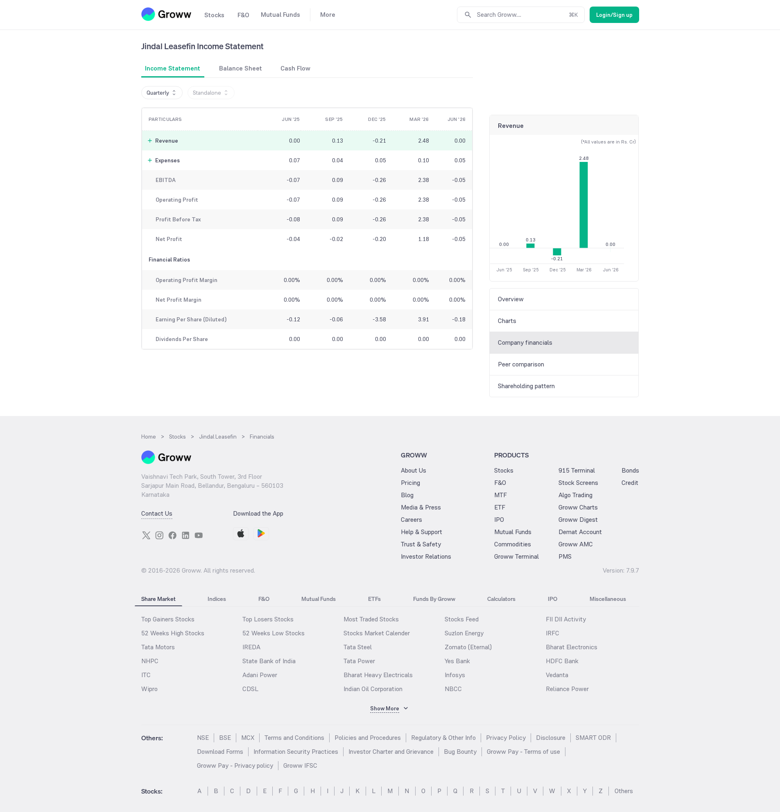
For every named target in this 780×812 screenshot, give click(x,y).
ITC (146, 675)
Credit (630, 482)
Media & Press (421, 507)
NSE (203, 737)
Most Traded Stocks (371, 619)
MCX (247, 737)
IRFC (552, 633)
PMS (565, 556)
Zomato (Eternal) (468, 647)
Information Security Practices (295, 751)
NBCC (453, 689)
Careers (411, 519)
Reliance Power (567, 689)
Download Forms (220, 751)
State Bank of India (269, 661)
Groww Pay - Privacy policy (235, 765)
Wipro (149, 689)
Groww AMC (575, 544)
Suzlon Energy (464, 633)
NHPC (149, 661)
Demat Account (580, 532)
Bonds (630, 470)
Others (624, 791)
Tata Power (359, 661)
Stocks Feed (462, 619)
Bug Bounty (460, 751)
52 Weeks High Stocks (172, 633)
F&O (500, 482)
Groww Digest (578, 519)
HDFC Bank (562, 661)
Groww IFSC (300, 765)
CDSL (250, 689)
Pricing (410, 482)
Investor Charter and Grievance (391, 751)
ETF (499, 507)
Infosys (455, 675)
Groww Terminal (516, 556)
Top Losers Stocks (268, 619)
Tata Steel (358, 647)
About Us (413, 470)
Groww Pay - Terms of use (523, 751)
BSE (225, 737)
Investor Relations (426, 556)
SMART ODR (593, 737)
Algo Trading (575, 495)
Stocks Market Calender (377, 633)
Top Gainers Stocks (167, 619)
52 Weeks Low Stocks (273, 633)
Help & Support (421, 532)
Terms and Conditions (294, 737)
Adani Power (259, 675)
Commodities (512, 544)
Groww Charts (578, 507)
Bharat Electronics (571, 647)
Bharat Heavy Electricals (378, 675)
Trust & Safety (421, 544)
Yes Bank (457, 661)
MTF (500, 495)
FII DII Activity (566, 619)
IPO (499, 519)
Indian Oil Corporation (373, 689)
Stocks (503, 470)
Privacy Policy (506, 737)
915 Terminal (576, 470)
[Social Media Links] (146, 535)
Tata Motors (158, 647)
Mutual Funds (512, 532)
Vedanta (557, 675)
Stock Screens (578, 482)
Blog (407, 495)
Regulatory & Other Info (443, 737)
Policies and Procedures (368, 737)
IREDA (251, 647)
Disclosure (550, 737)
